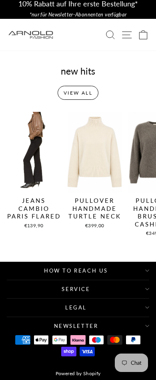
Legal (76, 307)
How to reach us (76, 270)
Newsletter (76, 326)
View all (78, 93)
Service (76, 289)
